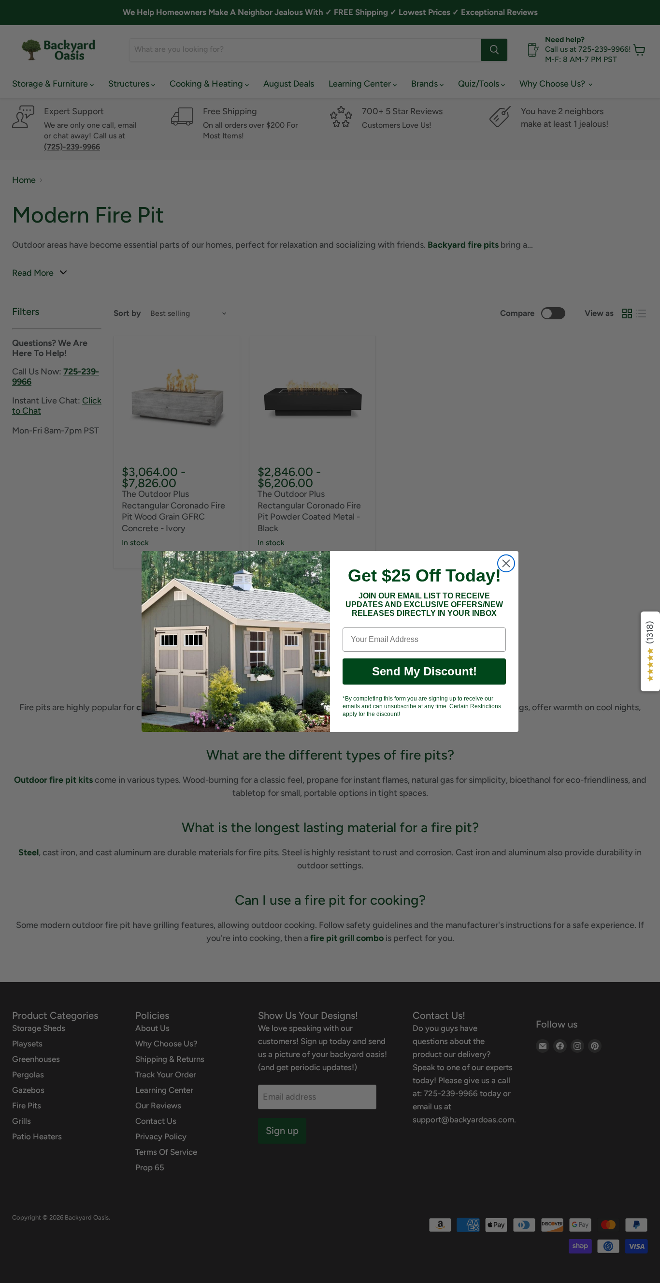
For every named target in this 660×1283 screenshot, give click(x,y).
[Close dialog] (506, 563)
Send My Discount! (424, 671)
